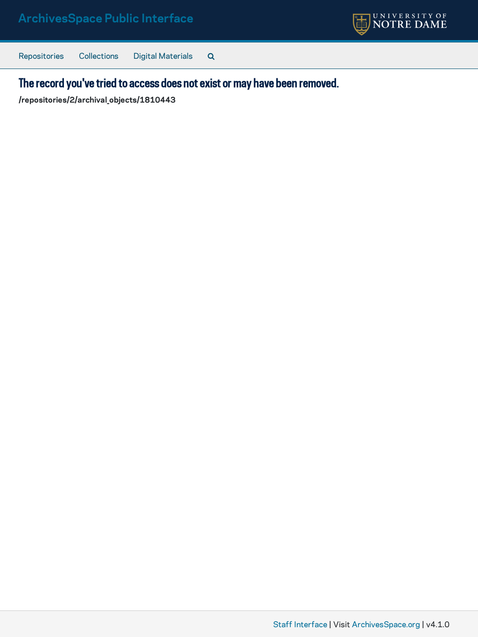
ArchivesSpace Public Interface (105, 17)
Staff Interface (300, 624)
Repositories (41, 55)
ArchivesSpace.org (386, 624)
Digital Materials (163, 55)
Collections (99, 55)
